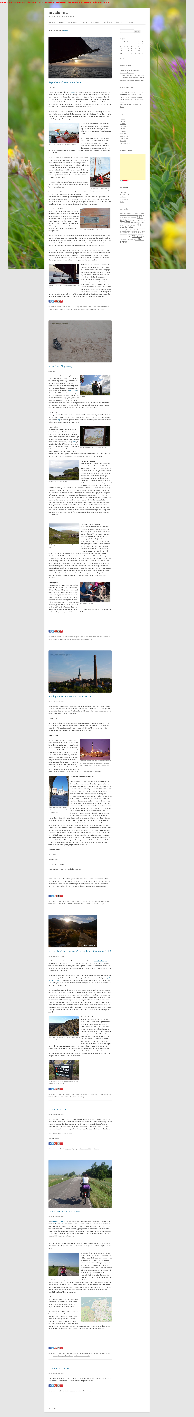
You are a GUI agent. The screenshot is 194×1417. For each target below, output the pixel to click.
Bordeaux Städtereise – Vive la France (132, 80)
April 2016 (123, 124)
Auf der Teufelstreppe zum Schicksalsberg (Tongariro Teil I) (79, 951)
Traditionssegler (94, 309)
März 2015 (123, 133)
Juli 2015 (122, 129)
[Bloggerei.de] (124, 181)
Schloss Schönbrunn (135, 229)
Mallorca (122, 222)
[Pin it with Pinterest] (61, 301)
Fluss (129, 217)
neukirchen (126, 225)
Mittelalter (70, 904)
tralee (79, 639)
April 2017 (123, 119)
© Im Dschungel (52, 1408)
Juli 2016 (122, 121)
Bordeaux (141, 213)
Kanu (131, 220)
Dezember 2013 (125, 143)
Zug (58, 420)
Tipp (89, 1356)
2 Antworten (52, 371)
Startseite (51, 22)
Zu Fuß (61, 22)
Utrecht (139, 232)
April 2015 (123, 131)
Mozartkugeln (135, 222)
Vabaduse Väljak (99, 904)
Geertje (65, 30)
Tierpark (126, 232)
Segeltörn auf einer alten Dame (65, 82)
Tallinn (82, 904)
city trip (129, 215)
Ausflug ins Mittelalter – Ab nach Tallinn (69, 696)
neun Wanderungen (100, 961)
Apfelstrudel (123, 213)
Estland (55, 904)
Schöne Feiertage (57, 1109)
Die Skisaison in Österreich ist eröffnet (132, 78)
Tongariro (73, 1097)
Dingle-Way (73, 390)
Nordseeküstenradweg (58, 1221)
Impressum (130, 22)
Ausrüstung (108, 22)
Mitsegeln (69, 309)
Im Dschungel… (58, 12)
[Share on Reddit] (58, 301)
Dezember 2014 (125, 136)
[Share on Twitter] (52, 301)
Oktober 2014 (124, 138)
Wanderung (80, 1097)
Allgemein (84, 307)
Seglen (83, 309)
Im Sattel (84, 22)
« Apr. (122, 58)
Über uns (119, 22)
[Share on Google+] (55, 301)
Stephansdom (128, 231)
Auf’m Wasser (73, 22)
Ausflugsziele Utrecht (132, 213)
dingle (53, 639)
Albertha (72, 92)
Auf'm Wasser (92, 307)
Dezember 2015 (125, 126)
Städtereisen (95, 22)
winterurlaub (123, 239)
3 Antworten (52, 87)
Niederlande (76, 309)
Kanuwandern (137, 220)
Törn (86, 309)
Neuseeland (59, 1097)
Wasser (101, 309)
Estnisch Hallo (62, 904)
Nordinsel (67, 1097)
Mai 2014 (123, 141)
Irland (64, 639)
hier (74, 442)
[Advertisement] (133, 167)
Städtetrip (77, 904)
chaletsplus (123, 215)
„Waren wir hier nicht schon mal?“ (66, 1211)
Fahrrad (55, 1356)
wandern (84, 639)
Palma (128, 229)
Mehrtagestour (71, 639)
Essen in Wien (134, 215)
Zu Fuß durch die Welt (59, 1368)
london (143, 220)
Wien (144, 236)
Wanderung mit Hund (126, 236)
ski (141, 229)
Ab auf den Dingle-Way (60, 366)
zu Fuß (89, 639)
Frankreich (134, 217)
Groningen (62, 309)
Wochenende (131, 239)
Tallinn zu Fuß (89, 904)
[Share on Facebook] (49, 301)
